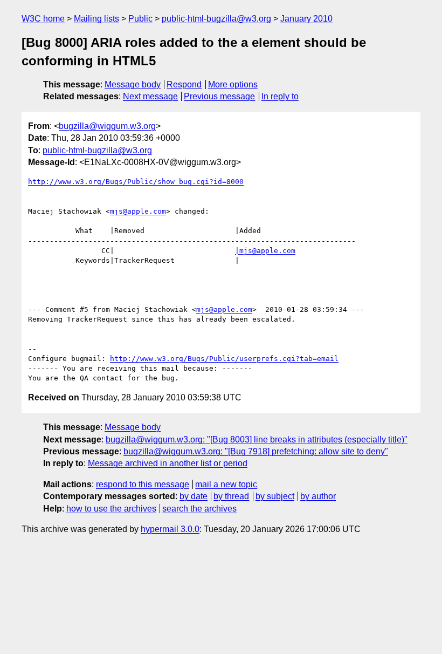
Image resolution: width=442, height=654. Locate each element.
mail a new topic (226, 484)
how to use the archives (111, 508)
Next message (150, 96)
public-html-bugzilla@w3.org (216, 18)
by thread (231, 496)
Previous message (219, 96)
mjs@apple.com (138, 211)
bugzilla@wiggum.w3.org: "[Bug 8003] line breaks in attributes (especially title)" (257, 439)
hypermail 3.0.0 (170, 529)
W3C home (43, 18)
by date (193, 496)
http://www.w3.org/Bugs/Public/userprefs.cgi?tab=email (224, 359)
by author (318, 496)
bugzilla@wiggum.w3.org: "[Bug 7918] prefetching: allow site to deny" (255, 451)
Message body (133, 84)
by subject (274, 496)
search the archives (199, 508)
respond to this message (142, 484)
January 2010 (306, 18)
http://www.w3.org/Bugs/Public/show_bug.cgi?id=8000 (136, 182)
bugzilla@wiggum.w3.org (107, 126)
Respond (184, 84)
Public (140, 18)
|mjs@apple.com (265, 251)
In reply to (280, 96)
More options (233, 84)
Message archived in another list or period (167, 463)
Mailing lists (96, 18)
